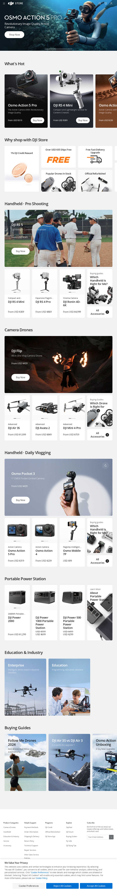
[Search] (100, 3)
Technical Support (31, 845)
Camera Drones (9, 827)
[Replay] (105, 216)
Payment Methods (31, 827)
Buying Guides (71, 836)
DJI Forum (69, 832)
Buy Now (37, 120)
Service (6, 841)
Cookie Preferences (40, 872)
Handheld (7, 832)
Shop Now (14, 34)
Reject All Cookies (62, 885)
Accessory (7, 845)
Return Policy (29, 841)
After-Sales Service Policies (31, 856)
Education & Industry (11, 836)
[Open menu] (4, 3)
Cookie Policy (41, 878)
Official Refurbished (52, 832)
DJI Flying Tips (71, 845)
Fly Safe (69, 841)
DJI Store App (50, 836)
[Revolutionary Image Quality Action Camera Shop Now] (58, 49)
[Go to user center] (111, 3)
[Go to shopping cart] (105, 3)
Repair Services (30, 850)
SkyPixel (69, 827)
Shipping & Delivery (31, 836)
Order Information (31, 832)
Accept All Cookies (96, 885)
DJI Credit (48, 827)
